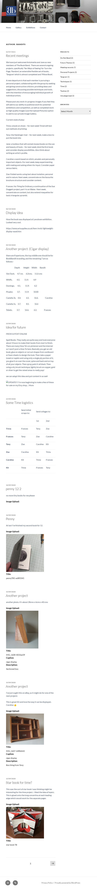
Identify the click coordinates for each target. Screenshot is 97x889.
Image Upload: (12, 501)
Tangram (63, 77)
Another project (17, 596)
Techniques (64, 81)
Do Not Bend (65, 58)
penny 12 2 (13, 489)
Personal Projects (67, 72)
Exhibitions (30, 27)
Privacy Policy (47, 883)
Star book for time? (19, 782)
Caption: (10, 658)
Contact (43, 27)
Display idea (14, 213)
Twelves (63, 91)
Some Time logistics (19, 403)
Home (8, 27)
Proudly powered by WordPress (67, 883)
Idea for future (16, 327)
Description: (11, 665)
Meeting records (66, 67)
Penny (10, 519)
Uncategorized (66, 96)
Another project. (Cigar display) (27, 249)
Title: (8, 574)
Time (62, 86)
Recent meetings (17, 56)
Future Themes (66, 63)
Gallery (18, 27)
